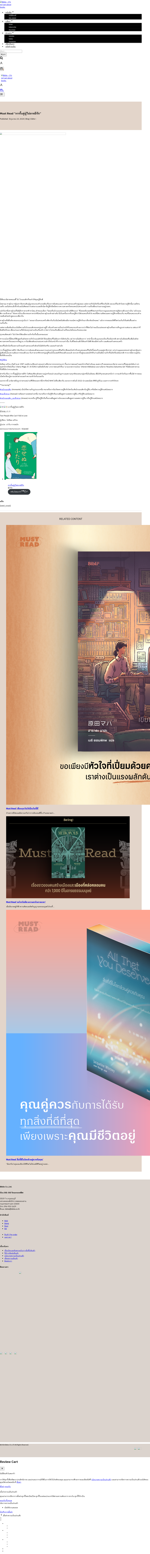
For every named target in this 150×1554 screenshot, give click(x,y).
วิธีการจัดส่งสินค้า (11, 1253)
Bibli (6, 1221)
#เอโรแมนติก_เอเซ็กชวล (10, 398)
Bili (5, 1228)
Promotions (13, 1546)
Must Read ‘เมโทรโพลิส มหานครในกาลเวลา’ (26, 902)
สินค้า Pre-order (10, 1234)
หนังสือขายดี (12, 15)
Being (6, 1223)
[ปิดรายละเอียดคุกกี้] (1, 1515)
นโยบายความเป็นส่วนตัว (14, 1255)
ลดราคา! (7, 1237)
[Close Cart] (2, 1468)
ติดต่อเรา (8, 1261)
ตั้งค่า (19, 1482)
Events (11, 39)
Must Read (12, 30)
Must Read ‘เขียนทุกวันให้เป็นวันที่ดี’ (22, 808)
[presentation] (73, 857)
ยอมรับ (8, 1486)
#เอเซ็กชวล (5, 394)
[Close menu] (0, 1519)
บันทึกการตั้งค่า (6, 1512)
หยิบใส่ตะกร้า (15, 491)
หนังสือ (6, 1523)
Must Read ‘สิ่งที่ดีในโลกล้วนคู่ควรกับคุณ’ (24, 1159)
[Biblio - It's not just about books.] (6, 7)
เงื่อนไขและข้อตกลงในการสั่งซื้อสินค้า (19, 1250)
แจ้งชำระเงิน (10, 46)
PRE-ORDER (12, 18)
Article (11, 24)
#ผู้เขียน (3, 359)
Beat (6, 1226)
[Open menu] (2, 94)
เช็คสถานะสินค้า (11, 1258)
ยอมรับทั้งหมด (6, 1500)
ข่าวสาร (6, 1539)
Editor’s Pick (12, 27)
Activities (11, 36)
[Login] (70, 63)
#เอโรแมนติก (5, 389)
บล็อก (6, 1530)
